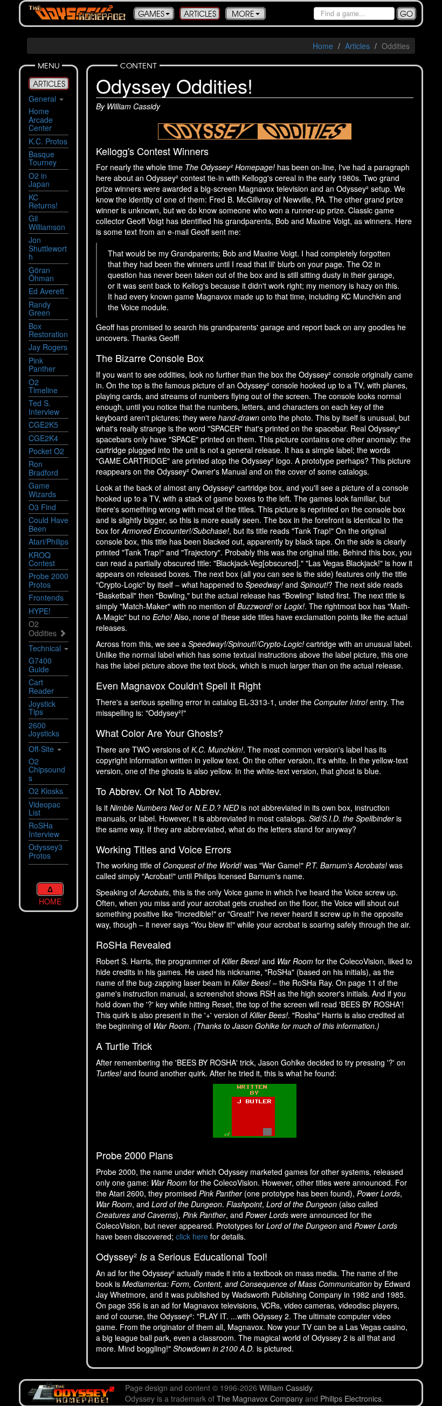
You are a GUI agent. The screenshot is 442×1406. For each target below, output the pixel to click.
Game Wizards (42, 489)
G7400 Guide (40, 664)
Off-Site (41, 748)
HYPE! (40, 610)
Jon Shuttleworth (48, 248)
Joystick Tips (42, 707)
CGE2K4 (43, 438)
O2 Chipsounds (47, 769)
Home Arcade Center (41, 119)
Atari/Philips (48, 541)
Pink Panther (42, 364)
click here (192, 1236)
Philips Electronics (351, 1398)
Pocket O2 (46, 451)
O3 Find (42, 507)
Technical (45, 648)
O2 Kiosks (46, 790)
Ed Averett (46, 291)
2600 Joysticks (44, 729)
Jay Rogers (48, 347)
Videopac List (44, 808)
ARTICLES (200, 13)
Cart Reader (41, 686)
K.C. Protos (48, 141)
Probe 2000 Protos (48, 579)
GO (406, 13)
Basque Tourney (43, 158)
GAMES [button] (151, 13)
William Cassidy (285, 1387)
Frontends (46, 597)
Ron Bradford (43, 467)
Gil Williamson (47, 222)
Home (323, 45)
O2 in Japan (39, 179)
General (42, 98)
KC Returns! (43, 201)
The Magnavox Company (260, 1398)
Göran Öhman (41, 274)
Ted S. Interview (44, 407)
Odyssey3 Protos (46, 850)
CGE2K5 (43, 424)
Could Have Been (48, 523)
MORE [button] (243, 13)
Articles (357, 45)
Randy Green (40, 308)
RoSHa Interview (44, 829)
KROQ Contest (42, 558)
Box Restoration (48, 330)
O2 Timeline (43, 386)
